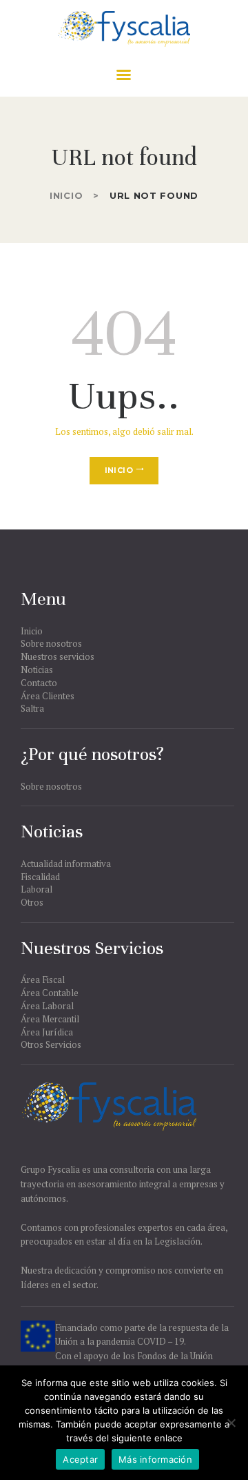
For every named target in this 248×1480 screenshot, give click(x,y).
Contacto (39, 682)
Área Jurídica (47, 1032)
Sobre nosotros (51, 643)
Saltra (32, 708)
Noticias (37, 669)
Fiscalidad (40, 876)
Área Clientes (47, 696)
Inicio (66, 195)
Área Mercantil (50, 1019)
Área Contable (50, 992)
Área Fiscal (43, 979)
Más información (155, 1459)
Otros (32, 902)
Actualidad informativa (66, 863)
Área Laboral (47, 1006)
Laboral (36, 889)
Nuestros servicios (57, 656)
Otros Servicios (51, 1044)
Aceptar (80, 1459)
